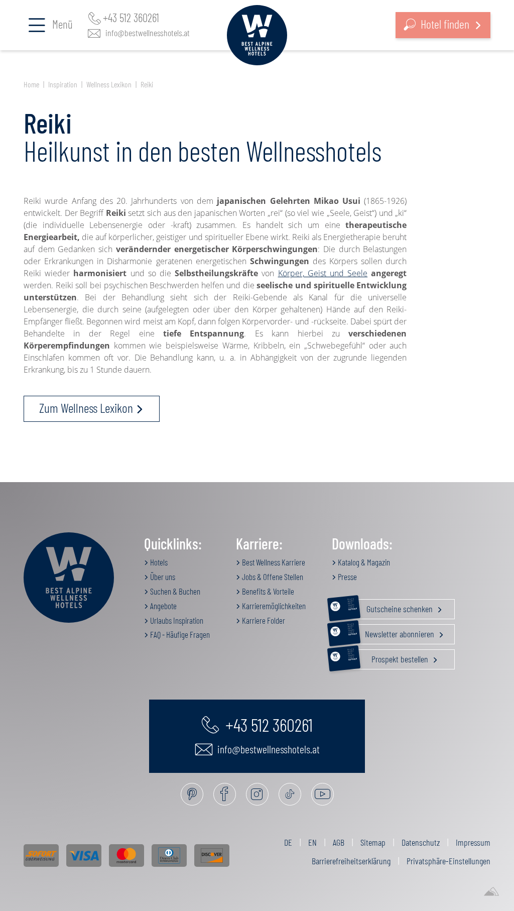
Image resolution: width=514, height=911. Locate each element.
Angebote (163, 606)
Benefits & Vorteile (267, 591)
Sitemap (373, 842)
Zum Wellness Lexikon (86, 407)
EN (312, 842)
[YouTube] (322, 794)
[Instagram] (257, 794)
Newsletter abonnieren (391, 631)
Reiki (147, 84)
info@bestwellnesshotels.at (147, 32)
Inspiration (62, 84)
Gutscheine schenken (391, 606)
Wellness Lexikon (109, 84)
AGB (338, 842)
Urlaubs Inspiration (176, 620)
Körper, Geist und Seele (323, 273)
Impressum (473, 842)
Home (31, 84)
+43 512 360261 (131, 18)
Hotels (158, 562)
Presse (346, 577)
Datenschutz (421, 842)
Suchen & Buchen (174, 591)
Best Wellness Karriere (272, 562)
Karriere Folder (262, 620)
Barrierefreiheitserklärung (351, 860)
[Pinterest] (192, 794)
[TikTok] (290, 794)
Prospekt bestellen (388, 656)
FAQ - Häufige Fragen (179, 634)
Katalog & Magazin (363, 562)
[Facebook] (224, 794)
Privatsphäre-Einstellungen (448, 860)
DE (288, 842)
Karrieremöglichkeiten (273, 606)
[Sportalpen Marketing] (491, 892)
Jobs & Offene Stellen (271, 577)
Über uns (162, 577)
